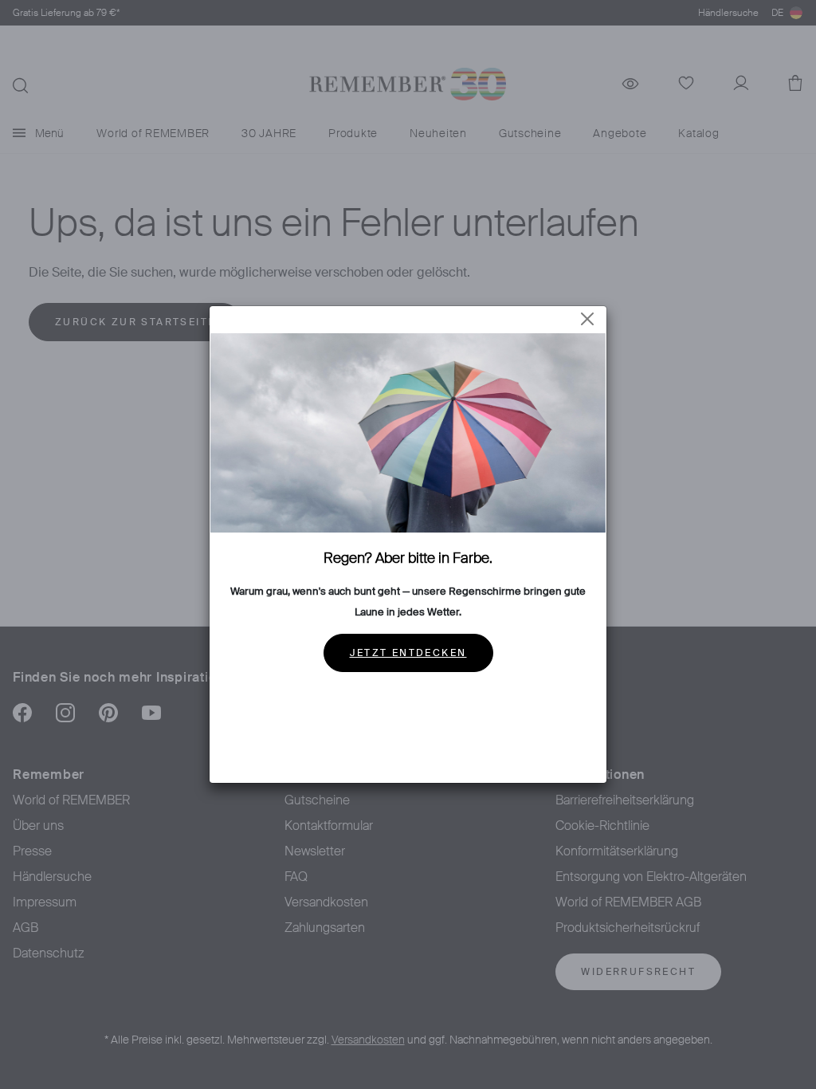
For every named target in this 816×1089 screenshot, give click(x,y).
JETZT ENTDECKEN (408, 653)
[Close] (587, 319)
